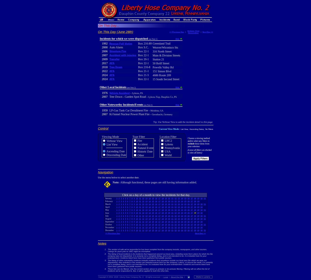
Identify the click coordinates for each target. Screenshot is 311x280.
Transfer (114, 59)
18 (163, 198)
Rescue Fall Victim (120, 43)
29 (198, 198)
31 (205, 198)
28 (195, 198)
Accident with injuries (122, 55)
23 (179, 198)
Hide (177, 39)
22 (176, 198)
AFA (111, 63)
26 (189, 198)
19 (166, 198)
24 (182, 198)
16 (156, 198)
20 (169, 198)
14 (150, 198)
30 (201, 198)
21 (172, 198)
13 (146, 198)
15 (153, 198)
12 (143, 198)
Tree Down (115, 67)
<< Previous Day (177, 32)
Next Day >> (207, 32)
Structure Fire (117, 51)
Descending (193, 33)
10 (137, 198)
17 (159, 198)
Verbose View (193, 31)
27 (192, 198)
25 (185, 198)
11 (140, 198)
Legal (165, 277)
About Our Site (177, 277)
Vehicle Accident (119, 93)
